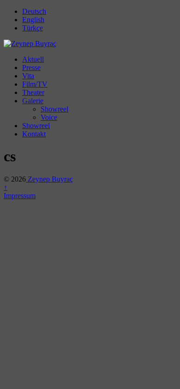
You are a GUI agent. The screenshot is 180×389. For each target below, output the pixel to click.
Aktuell (33, 59)
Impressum (20, 196)
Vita (28, 76)
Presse (31, 67)
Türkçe (32, 28)
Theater (33, 92)
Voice (49, 117)
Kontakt (34, 134)
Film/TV (35, 84)
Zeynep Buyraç (49, 179)
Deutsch (34, 11)
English (33, 20)
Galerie (32, 101)
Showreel (54, 109)
